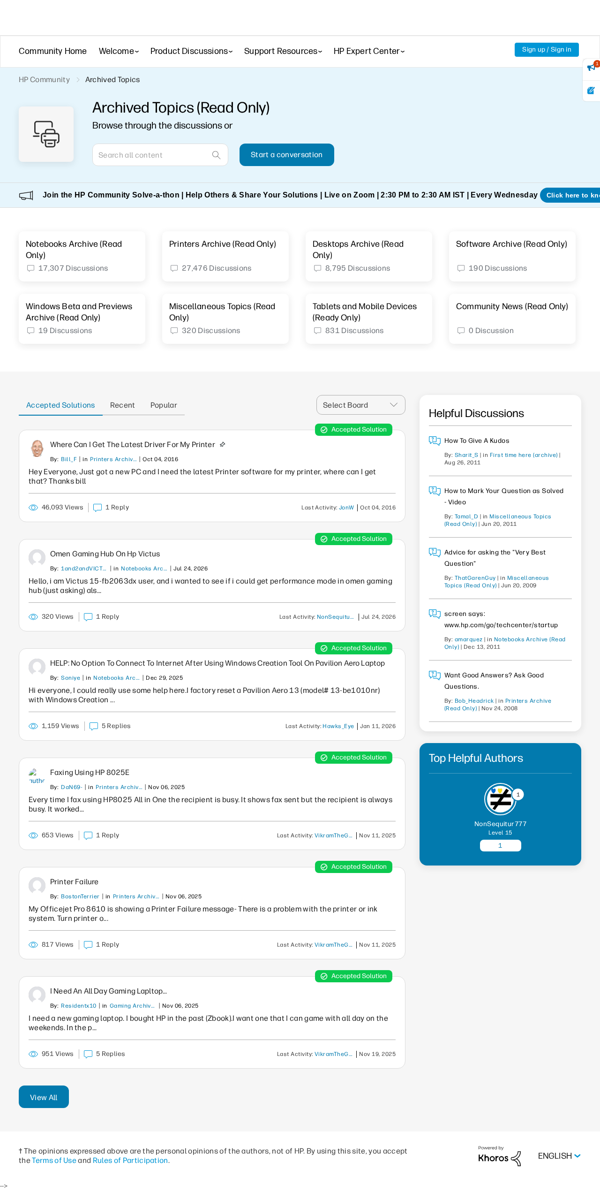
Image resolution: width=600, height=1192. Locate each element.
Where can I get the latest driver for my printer (132, 444)
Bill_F (69, 459)
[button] (396, 405)
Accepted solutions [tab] (60, 405)
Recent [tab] (122, 405)
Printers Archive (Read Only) (113, 459)
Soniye (70, 678)
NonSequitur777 (338, 617)
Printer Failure (74, 881)
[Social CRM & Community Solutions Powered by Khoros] (500, 1156)
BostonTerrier (80, 896)
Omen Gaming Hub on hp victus (105, 553)
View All (44, 1097)
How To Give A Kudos (477, 441)
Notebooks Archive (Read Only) (144, 568)
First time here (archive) (524, 455)
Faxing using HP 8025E (89, 772)
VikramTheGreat (336, 835)
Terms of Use (54, 1160)
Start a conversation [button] (286, 154)
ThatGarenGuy (475, 578)
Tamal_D (466, 516)
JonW (346, 507)
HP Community (44, 79)
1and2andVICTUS (84, 568)
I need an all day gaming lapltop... (108, 991)
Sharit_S (467, 455)
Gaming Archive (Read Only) (133, 1006)
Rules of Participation (130, 1160)
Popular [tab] (163, 405)
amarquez (469, 639)
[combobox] (160, 155)
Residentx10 (78, 1006)
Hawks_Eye (338, 726)
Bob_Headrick (474, 701)
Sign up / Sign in (546, 49)
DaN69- (71, 787)
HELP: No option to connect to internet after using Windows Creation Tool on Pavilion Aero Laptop (217, 663)
